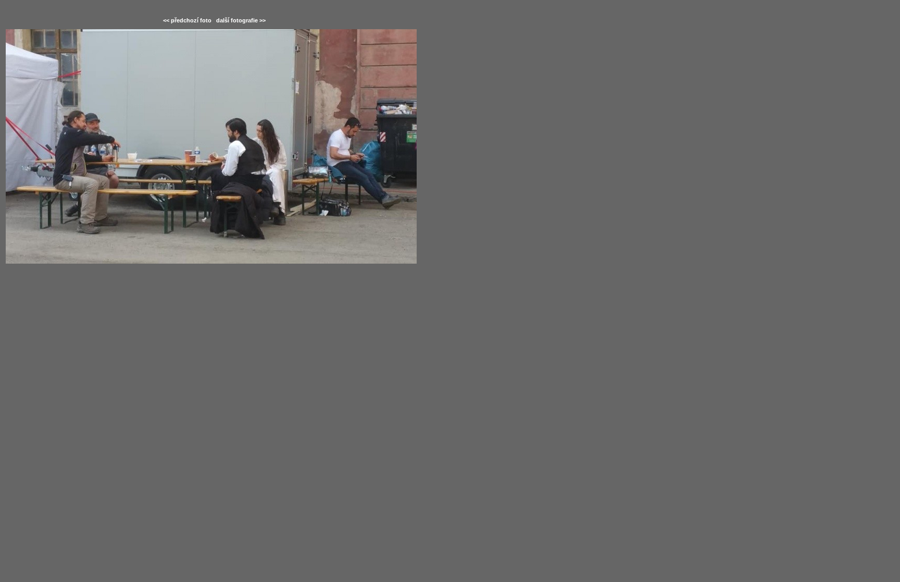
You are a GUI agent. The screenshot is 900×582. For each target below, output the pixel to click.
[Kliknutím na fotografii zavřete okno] (214, 146)
